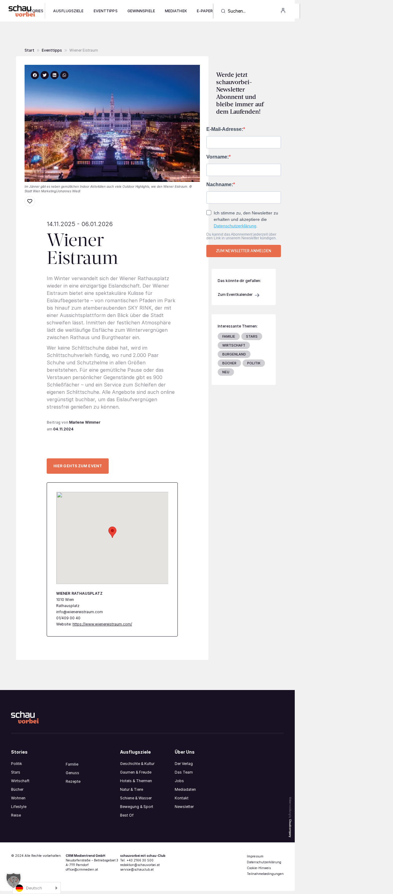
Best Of (127, 815)
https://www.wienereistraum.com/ (102, 624)
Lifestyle (18, 806)
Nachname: (219, 184)
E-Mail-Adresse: (224, 129)
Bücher (17, 789)
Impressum (255, 856)
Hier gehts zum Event (77, 466)
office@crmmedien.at (82, 869)
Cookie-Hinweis (259, 868)
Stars (15, 772)
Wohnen (18, 798)
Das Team (184, 772)
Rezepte (73, 781)
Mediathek (176, 11)
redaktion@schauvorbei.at (140, 865)
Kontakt (182, 798)
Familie (72, 764)
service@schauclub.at (137, 869)
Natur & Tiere (131, 789)
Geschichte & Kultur (137, 763)
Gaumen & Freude (135, 772)
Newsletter (184, 806)
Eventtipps (106, 11)
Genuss (72, 772)
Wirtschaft (20, 780)
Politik (16, 763)
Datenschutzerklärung (235, 225)
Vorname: (217, 157)
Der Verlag (184, 763)
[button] (83, 50)
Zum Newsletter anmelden (243, 250)
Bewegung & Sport (136, 806)
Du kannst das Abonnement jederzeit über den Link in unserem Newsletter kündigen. (241, 236)
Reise (16, 815)
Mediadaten (185, 789)
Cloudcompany (290, 828)
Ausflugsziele (68, 11)
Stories (35, 11)
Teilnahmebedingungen (265, 874)
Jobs (179, 780)
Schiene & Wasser (136, 798)
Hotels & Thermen (136, 780)
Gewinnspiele (141, 11)
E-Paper (205, 11)
